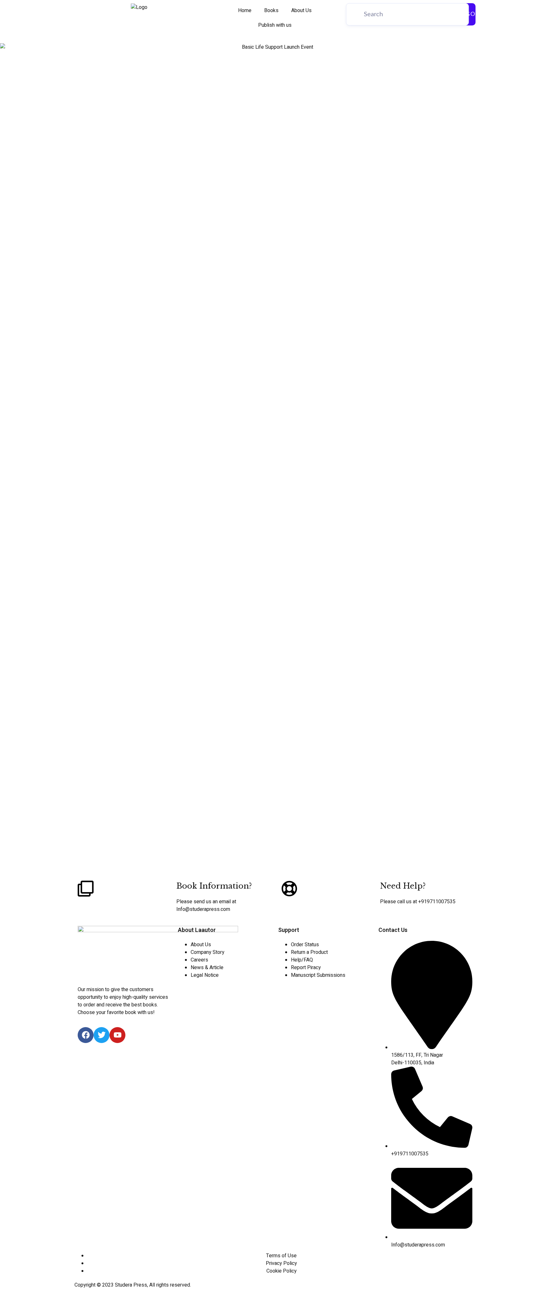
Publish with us (275, 25)
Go (471, 14)
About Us (301, 10)
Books (271, 10)
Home (244, 10)
